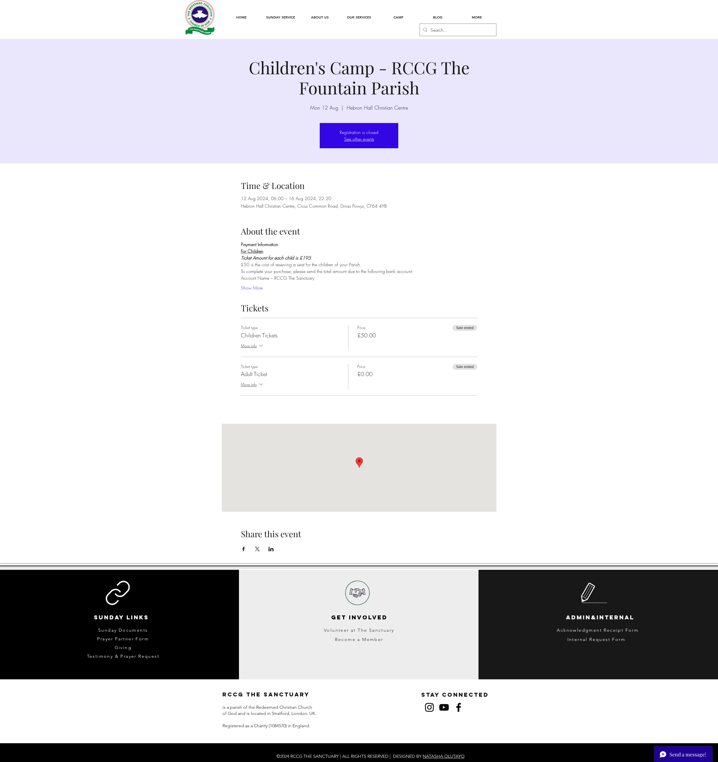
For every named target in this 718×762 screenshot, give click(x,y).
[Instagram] (429, 707)
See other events (359, 139)
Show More (252, 288)
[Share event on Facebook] (243, 549)
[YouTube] (444, 707)
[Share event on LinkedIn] (271, 549)
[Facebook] (458, 707)
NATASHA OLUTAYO (443, 756)
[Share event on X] (257, 549)
